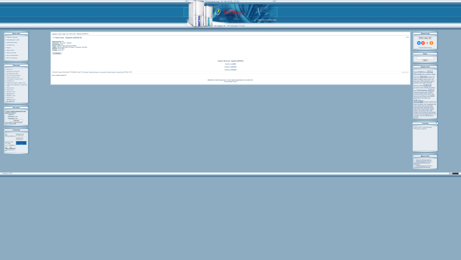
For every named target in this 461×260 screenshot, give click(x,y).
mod (415, 90)
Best (421, 82)
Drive (422, 97)
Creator (421, 87)
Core (421, 115)
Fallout (427, 109)
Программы (422, 90)
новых (421, 107)
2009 (424, 82)
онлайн (421, 85)
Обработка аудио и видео (14, 83)
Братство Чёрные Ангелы (423, 160)
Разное (9, 88)
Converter (429, 82)
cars (423, 106)
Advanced (427, 107)
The (421, 81)
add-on (433, 87)
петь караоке (102, 72)
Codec (425, 79)
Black (426, 97)
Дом (431, 110)
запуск (431, 115)
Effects (421, 94)
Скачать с (230, 64)
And (425, 72)
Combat (427, 106)
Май (64, 34)
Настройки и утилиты (13, 79)
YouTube (416, 94)
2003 (431, 106)
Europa (416, 92)
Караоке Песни (120, 72)
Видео (424, 76)
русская (420, 79)
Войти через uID (425, 38)
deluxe (432, 107)
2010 (425, 92)
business (416, 82)
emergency (428, 74)
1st (430, 87)
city (419, 110)
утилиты (430, 92)
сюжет (416, 110)
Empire (416, 112)
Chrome (426, 101)
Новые (424, 96)
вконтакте (417, 81)
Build (433, 74)
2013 (59, 34)
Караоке (86, 72)
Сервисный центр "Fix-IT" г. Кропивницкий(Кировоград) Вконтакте (423, 163)
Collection (427, 81)
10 (67, 34)
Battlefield (430, 104)
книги (432, 96)
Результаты (8, 122)
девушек (416, 107)
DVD (423, 74)
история (416, 87)
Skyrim (429, 112)
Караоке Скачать (111, 72)
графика (416, 113)
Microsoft (417, 74)
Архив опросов (17, 122)
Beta (415, 77)
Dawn (426, 113)
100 (433, 79)
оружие (424, 112)
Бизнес (9, 97)
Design (416, 96)
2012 (431, 89)
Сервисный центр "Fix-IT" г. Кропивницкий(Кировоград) (423, 166)
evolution (419, 106)
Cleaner (430, 77)
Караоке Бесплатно (94, 72)
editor (415, 104)
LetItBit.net (11, 114)
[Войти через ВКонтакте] (419, 43)
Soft (8, 69)
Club (425, 94)
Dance (427, 85)
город (419, 109)
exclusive (423, 110)
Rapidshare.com (13, 116)
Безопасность (11, 73)
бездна (416, 117)
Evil (435, 101)
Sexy (427, 110)
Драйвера (9, 99)
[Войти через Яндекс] (423, 43)
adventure (417, 98)
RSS (274, 20)
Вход (243, 25)
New (428, 96)
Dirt (415, 106)
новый (426, 87)
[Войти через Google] (427, 43)
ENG (418, 77)
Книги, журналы (11, 77)
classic (429, 79)
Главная (219, 25)
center (432, 81)
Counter (431, 109)
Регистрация (234, 25)
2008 (434, 104)
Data (432, 94)
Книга (416, 72)
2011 (430, 71)
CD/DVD (9, 81)
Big (418, 104)
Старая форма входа (425, 47)
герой (423, 109)
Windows (9, 95)
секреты (421, 113)
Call (429, 97)
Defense (430, 113)
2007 (425, 104)
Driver (429, 94)
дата (420, 112)
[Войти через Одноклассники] (431, 43)
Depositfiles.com (13, 118)
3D (424, 115)
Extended (421, 92)
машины (431, 101)
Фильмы (9, 91)
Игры (8, 90)
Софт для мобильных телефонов (17, 84)
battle (415, 79)
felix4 (79, 72)
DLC (435, 113)
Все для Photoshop (12, 75)
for (434, 77)
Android (433, 112)
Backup (416, 85)
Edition (421, 72)
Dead (420, 96)
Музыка (9, 93)
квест (422, 104)
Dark (415, 109)
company (416, 115)
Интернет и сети (12, 71)
